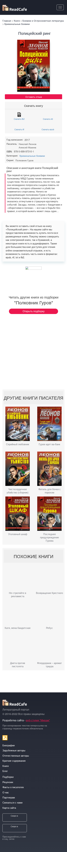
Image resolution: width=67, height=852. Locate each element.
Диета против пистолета (17, 664)
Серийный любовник (17, 444)
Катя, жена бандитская (17, 627)
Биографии (8, 745)
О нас (5, 792)
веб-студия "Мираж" (38, 720)
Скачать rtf (19, 129)
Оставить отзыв (33, 96)
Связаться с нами (12, 802)
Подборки (7, 776)
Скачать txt (48, 118)
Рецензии (7, 782)
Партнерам (8, 797)
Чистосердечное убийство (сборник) (17, 491)
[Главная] (14, 7)
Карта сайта (9, 807)
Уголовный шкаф (17, 534)
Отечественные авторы (15, 755)
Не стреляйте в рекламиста (17, 594)
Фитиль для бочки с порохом (49, 491)
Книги (5, 766)
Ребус (49, 627)
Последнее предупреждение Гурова (49, 537)
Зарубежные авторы (13, 750)
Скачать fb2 (19, 118)
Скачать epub (48, 129)
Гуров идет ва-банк (49, 444)
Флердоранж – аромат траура (49, 664)
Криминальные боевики (32, 155)
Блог (5, 771)
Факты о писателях (13, 787)
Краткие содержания (14, 760)
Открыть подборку (34, 311)
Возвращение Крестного (49, 593)
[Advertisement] (33, 352)
